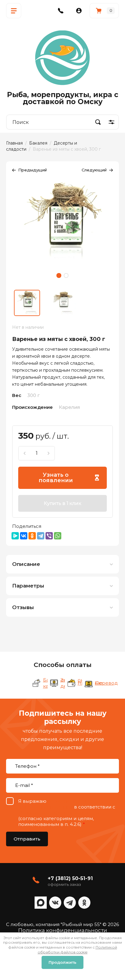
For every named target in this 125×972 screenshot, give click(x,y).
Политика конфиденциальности (62, 930)
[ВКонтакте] (23, 535)
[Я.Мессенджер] (15, 535)
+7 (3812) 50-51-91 (70, 878)
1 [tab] (58, 275)
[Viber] (49, 535)
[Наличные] (71, 683)
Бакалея (38, 143)
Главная (14, 143)
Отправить (27, 839)
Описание (26, 564)
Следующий (94, 169)
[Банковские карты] (36, 683)
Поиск (98, 122)
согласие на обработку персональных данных (61, 804)
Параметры (28, 586)
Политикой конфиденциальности (58, 813)
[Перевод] (88, 683)
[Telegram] (40, 535)
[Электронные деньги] (54, 683)
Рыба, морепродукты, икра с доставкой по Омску (62, 98)
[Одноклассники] (32, 535)
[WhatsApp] (57, 535)
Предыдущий (32, 169)
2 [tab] (66, 275)
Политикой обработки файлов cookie (77, 949)
